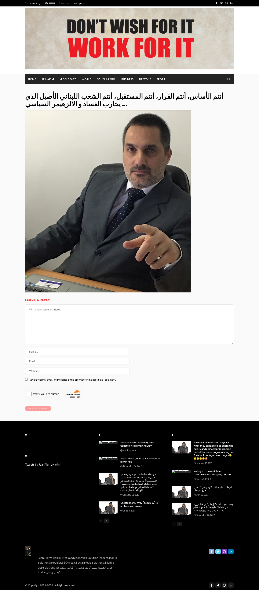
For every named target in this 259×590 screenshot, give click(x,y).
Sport (161, 79)
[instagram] (224, 585)
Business (127, 79)
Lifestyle (145, 79)
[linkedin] (231, 585)
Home (32, 79)
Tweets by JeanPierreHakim (42, 464)
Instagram (80, 3)
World (86, 79)
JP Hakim (48, 79)
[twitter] (218, 585)
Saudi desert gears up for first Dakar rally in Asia (140, 460)
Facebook (64, 3)
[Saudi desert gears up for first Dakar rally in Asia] (108, 458)
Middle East (68, 79)
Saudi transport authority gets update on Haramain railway (137, 444)
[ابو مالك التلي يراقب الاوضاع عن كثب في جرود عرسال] (181, 492)
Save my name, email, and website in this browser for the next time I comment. (73, 379)
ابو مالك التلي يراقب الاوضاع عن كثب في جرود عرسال (213, 489)
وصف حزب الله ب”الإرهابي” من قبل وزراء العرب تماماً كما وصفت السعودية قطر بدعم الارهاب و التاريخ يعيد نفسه (213, 507)
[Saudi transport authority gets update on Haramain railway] (108, 442)
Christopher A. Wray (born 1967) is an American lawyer (139, 504)
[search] (229, 79)
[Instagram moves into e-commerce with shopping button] (181, 471)
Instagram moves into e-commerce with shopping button (212, 473)
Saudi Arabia (106, 79)
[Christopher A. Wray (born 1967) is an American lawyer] (108, 507)
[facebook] (211, 585)
